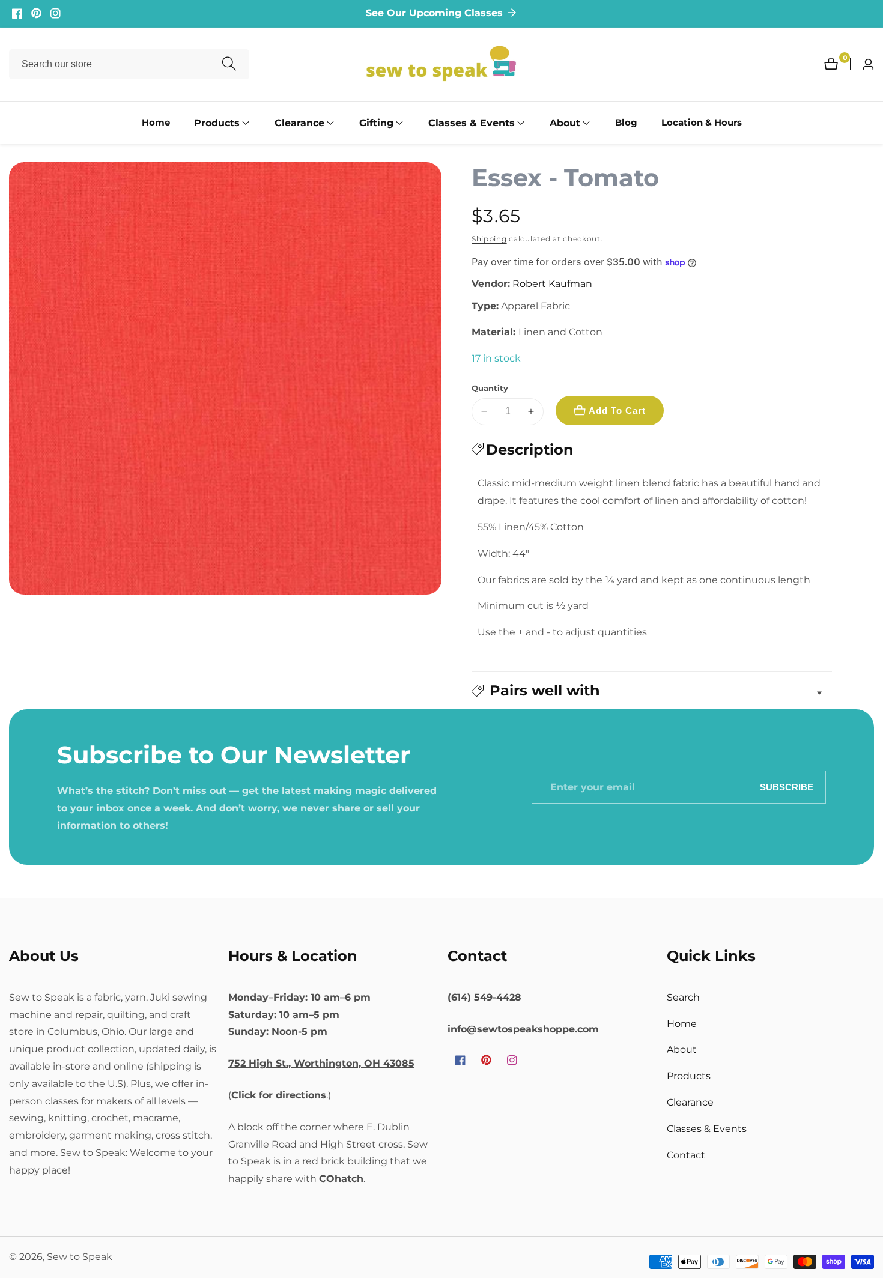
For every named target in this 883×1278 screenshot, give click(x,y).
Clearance (690, 1102)
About (682, 1049)
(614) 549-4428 (484, 997)
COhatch (341, 1178)
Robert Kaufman (552, 284)
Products (689, 1076)
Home (156, 122)
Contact (686, 1155)
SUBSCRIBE (786, 787)
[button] (217, 123)
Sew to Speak (79, 1257)
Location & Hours (701, 122)
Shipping (489, 238)
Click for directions (278, 1095)
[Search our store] (229, 64)
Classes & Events (707, 1128)
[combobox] (129, 64)
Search (683, 997)
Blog (626, 122)
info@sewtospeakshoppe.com (523, 1029)
